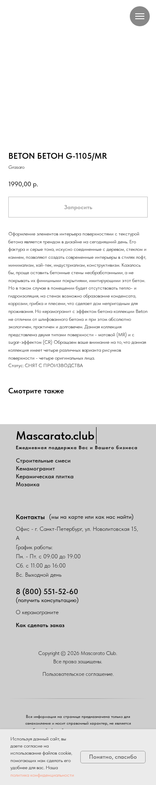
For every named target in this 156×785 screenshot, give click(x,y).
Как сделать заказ (40, 625)
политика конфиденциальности (42, 775)
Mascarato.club (55, 435)
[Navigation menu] (139, 16)
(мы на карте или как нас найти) (91, 516)
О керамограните (37, 612)
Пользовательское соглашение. (78, 674)
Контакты (30, 517)
